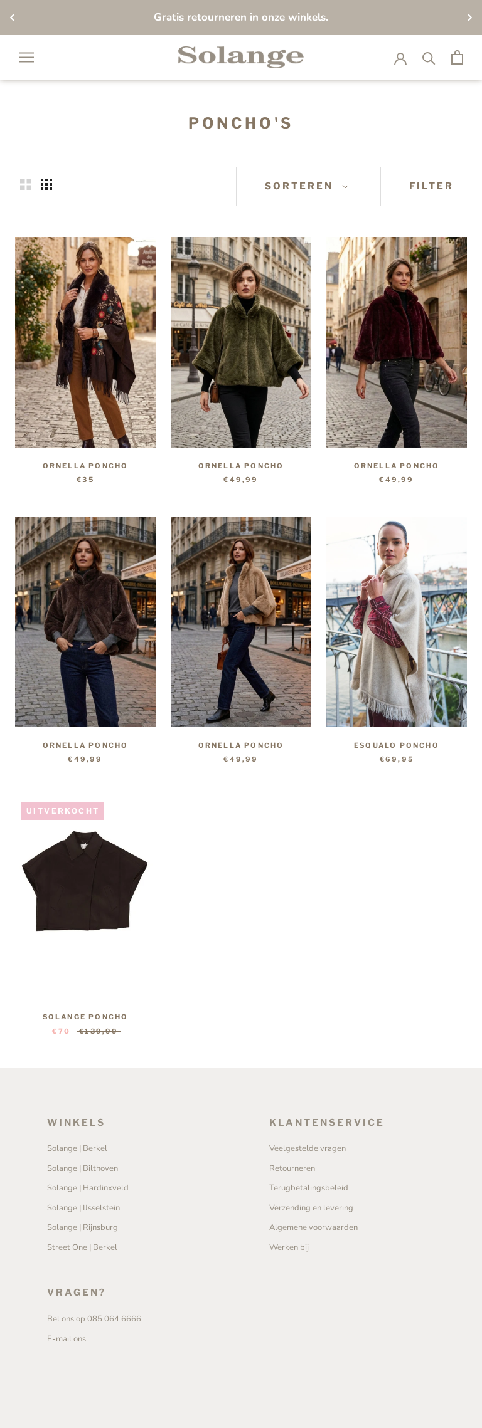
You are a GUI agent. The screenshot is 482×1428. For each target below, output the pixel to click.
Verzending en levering (311, 1208)
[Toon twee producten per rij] (25, 184)
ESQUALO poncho (396, 745)
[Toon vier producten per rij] (46, 184)
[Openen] (26, 57)
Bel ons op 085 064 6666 (94, 1319)
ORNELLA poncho (86, 465)
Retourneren (292, 1168)
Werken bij (289, 1247)
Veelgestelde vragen (307, 1148)
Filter (431, 186)
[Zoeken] (429, 57)
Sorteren (301, 186)
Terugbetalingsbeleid (308, 1188)
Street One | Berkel (82, 1247)
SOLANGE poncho (86, 1016)
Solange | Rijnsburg (82, 1227)
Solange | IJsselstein (83, 1208)
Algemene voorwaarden (313, 1227)
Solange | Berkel (77, 1148)
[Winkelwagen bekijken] (457, 57)
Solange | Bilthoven (82, 1168)
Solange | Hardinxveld (88, 1188)
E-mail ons (66, 1339)
